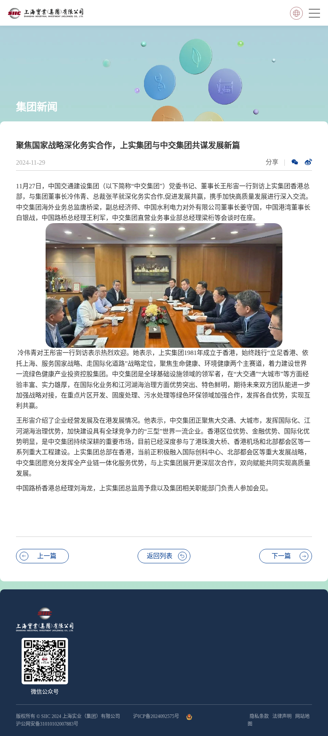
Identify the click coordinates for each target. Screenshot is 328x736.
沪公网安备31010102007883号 (47, 724)
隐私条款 (259, 716)
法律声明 (282, 716)
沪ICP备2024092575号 (156, 716)
